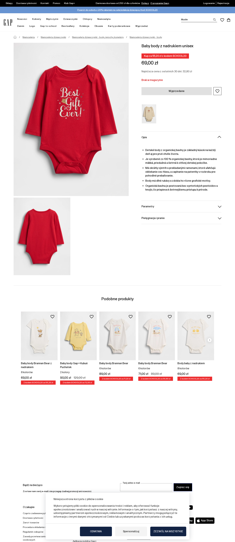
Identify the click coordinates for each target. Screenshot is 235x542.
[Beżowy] (149, 114)
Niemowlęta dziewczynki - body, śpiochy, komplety (98, 37)
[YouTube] (190, 507)
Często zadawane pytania (36, 513)
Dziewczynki (70, 19)
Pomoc (56, 3)
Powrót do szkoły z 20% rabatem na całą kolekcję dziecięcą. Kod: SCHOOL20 (117, 10)
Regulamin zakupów (33, 532)
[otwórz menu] (29, 19)
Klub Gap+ (69, 3)
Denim (20, 26)
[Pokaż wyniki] (214, 19)
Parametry (147, 206)
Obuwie (98, 26)
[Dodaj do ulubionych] (52, 316)
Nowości (22, 19)
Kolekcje (84, 26)
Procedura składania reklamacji (39, 527)
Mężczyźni (52, 19)
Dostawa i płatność (26, 3)
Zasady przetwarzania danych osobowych (38, 538)
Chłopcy (87, 19)
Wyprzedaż (141, 26)
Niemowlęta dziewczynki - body (146, 37)
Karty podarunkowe (119, 26)
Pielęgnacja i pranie (153, 217)
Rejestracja (223, 3)
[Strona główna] (15, 37)
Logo (32, 26)
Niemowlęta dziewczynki (53, 37)
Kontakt (45, 3)
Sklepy (9, 3)
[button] (217, 91)
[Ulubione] (222, 20)
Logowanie (209, 3)
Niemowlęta (104, 19)
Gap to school (48, 26)
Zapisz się (182, 487)
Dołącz (145, 3)
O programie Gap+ (159, 3)
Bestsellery (68, 26)
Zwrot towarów (31, 522)
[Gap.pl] (8, 22)
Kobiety (36, 19)
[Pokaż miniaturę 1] (42, 236)
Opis (144, 137)
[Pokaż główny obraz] (71, 119)
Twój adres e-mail (131, 483)
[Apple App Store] (205, 520)
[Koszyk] (229, 20)
